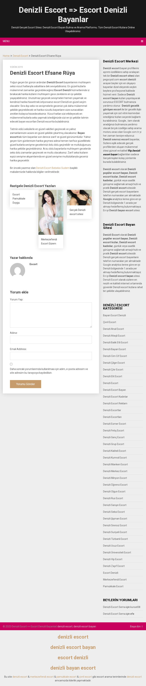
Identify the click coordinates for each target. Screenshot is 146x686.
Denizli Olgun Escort (114, 491)
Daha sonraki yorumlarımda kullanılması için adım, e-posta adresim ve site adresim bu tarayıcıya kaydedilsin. (49, 371)
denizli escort (65, 626)
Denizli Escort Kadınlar (115, 396)
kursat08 (135, 607)
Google (107, 264)
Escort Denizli (110, 572)
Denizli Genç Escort (113, 437)
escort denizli (128, 79)
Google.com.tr (131, 131)
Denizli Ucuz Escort (113, 545)
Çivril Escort (109, 322)
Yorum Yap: (16, 299)
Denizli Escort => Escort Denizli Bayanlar (73, 14)
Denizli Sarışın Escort (114, 505)
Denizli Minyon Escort (115, 478)
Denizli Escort (20, 55)
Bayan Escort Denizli (114, 315)
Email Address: (18, 349)
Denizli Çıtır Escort (113, 369)
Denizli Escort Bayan (114, 389)
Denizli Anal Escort (113, 328)
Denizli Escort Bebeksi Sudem (52, 168)
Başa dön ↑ (136, 626)
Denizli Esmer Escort (114, 423)
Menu (6, 41)
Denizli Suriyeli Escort (115, 532)
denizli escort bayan (85, 626)
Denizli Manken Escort (115, 464)
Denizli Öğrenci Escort (115, 484)
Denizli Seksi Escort (114, 511)
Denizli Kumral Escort (115, 457)
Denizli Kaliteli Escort (114, 450)
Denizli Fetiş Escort (113, 430)
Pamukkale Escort (113, 586)
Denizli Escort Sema (114, 607)
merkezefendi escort (42, 676)
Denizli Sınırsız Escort (115, 525)
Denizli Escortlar (112, 410)
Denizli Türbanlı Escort (115, 538)
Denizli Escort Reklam (115, 403)
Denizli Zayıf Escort (114, 566)
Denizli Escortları (112, 417)
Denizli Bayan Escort (114, 349)
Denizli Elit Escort (112, 376)
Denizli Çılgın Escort (114, 362)
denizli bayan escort (73, 668)
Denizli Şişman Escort (115, 518)
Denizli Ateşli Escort (114, 335)
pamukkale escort (66, 676)
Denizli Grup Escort (113, 444)
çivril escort (85, 676)
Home (6, 55)
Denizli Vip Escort (112, 559)
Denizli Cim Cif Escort (115, 356)
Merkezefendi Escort (115, 579)
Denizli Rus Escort (113, 498)
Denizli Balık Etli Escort (115, 342)
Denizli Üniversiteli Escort (117, 552)
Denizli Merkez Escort (115, 471)
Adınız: (14, 332)
